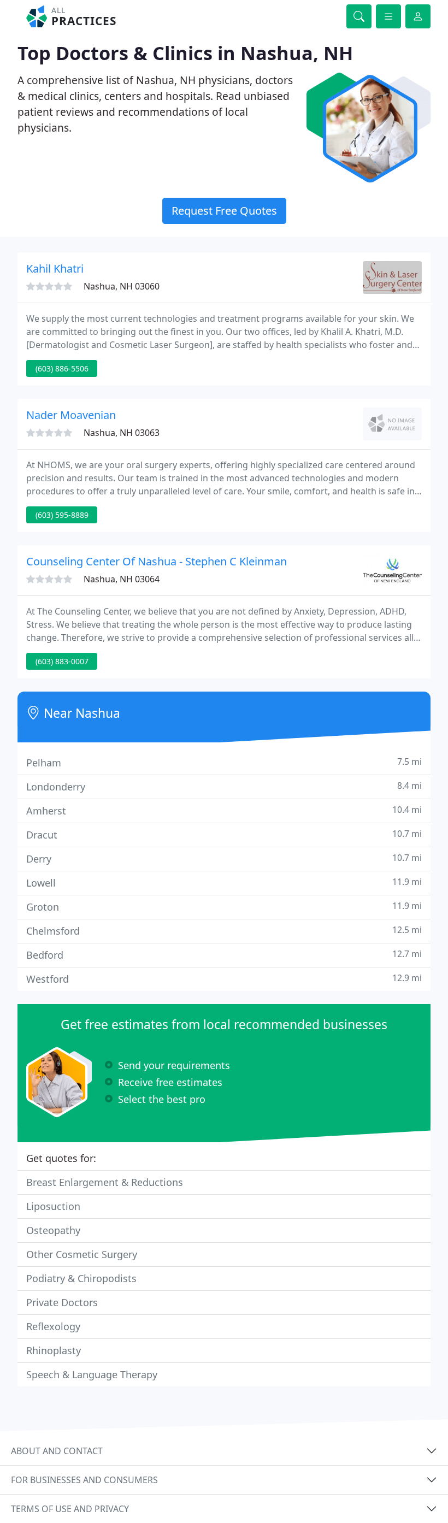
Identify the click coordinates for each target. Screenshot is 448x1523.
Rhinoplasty (53, 1350)
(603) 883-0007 (62, 661)
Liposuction (53, 1206)
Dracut (224, 834)
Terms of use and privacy (70, 1509)
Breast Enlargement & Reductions (104, 1182)
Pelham (224, 762)
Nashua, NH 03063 (122, 433)
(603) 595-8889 (62, 515)
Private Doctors (62, 1302)
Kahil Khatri (55, 268)
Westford (224, 978)
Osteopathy (53, 1230)
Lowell (224, 882)
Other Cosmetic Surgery (81, 1254)
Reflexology (53, 1326)
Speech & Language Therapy (91, 1374)
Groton (224, 906)
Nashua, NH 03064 (122, 579)
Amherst (224, 810)
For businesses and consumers (84, 1480)
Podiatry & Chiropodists (81, 1278)
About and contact (57, 1451)
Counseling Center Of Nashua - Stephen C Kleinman (156, 561)
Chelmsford (224, 930)
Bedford (224, 954)
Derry (224, 858)
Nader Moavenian (71, 415)
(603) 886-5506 (62, 368)
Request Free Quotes (224, 210)
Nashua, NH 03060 (122, 286)
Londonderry (224, 786)
